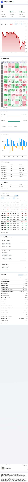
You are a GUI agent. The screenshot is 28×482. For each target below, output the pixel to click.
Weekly (5, 198)
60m (26, 21)
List (14, 198)
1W (23, 23)
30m (24, 21)
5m (19, 21)
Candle (18, 23)
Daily (2, 198)
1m (15, 21)
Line (15, 23)
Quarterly (25, 274)
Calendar (17, 198)
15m (21, 21)
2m (17, 21)
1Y (27, 23)
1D (21, 23)
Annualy (20, 274)
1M (25, 23)
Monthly (9, 198)
